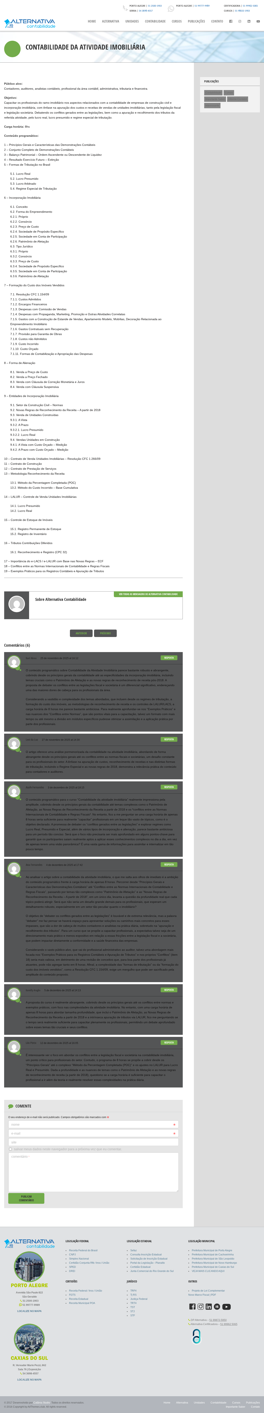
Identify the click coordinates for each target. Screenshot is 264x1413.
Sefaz (133, 1250)
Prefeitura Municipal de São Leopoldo (213, 1258)
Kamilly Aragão (33, 990)
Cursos (177, 21)
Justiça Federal (138, 1299)
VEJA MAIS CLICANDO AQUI (208, 1271)
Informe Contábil (237, 99)
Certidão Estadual (140, 1267)
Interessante (212, 105)
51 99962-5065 (250, 6)
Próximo (105, 633)
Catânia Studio (41, 1402)
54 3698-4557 (146, 11)
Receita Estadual (78, 1299)
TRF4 (133, 1290)
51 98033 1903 (242, 11)
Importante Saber (215, 99)
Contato (217, 21)
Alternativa (110, 21)
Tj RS (133, 1294)
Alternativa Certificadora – (213, 1324)
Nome (15, 1124)
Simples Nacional (79, 1258)
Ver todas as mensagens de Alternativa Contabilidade (148, 594)
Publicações (196, 21)
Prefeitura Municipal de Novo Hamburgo (214, 1262)
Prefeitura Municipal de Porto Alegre (212, 1250)
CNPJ (72, 1254)
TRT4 (133, 1303)
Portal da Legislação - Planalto (147, 1262)
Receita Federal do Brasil (83, 1250)
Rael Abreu (31, 658)
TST (132, 1307)
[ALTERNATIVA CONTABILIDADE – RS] (29, 23)
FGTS (72, 1294)
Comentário (20, 1156)
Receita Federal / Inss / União (85, 1290)
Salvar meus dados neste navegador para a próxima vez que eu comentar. (68, 1149)
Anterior (81, 633)
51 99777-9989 (202, 6)
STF (132, 1315)
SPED (72, 1267)
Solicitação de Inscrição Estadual (148, 1258)
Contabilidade (155, 21)
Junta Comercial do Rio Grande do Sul (152, 1271)
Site (13, 1142)
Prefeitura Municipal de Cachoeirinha (213, 1254)
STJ (132, 1311)
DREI (72, 1271)
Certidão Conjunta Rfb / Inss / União (89, 1262)
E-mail (15, 1133)
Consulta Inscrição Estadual (146, 1254)
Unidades (132, 21)
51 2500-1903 (155, 6)
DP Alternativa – (208, 1320)
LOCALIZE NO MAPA (29, 1311)
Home (92, 21)
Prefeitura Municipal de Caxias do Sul (213, 1267)
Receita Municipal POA (82, 1303)
